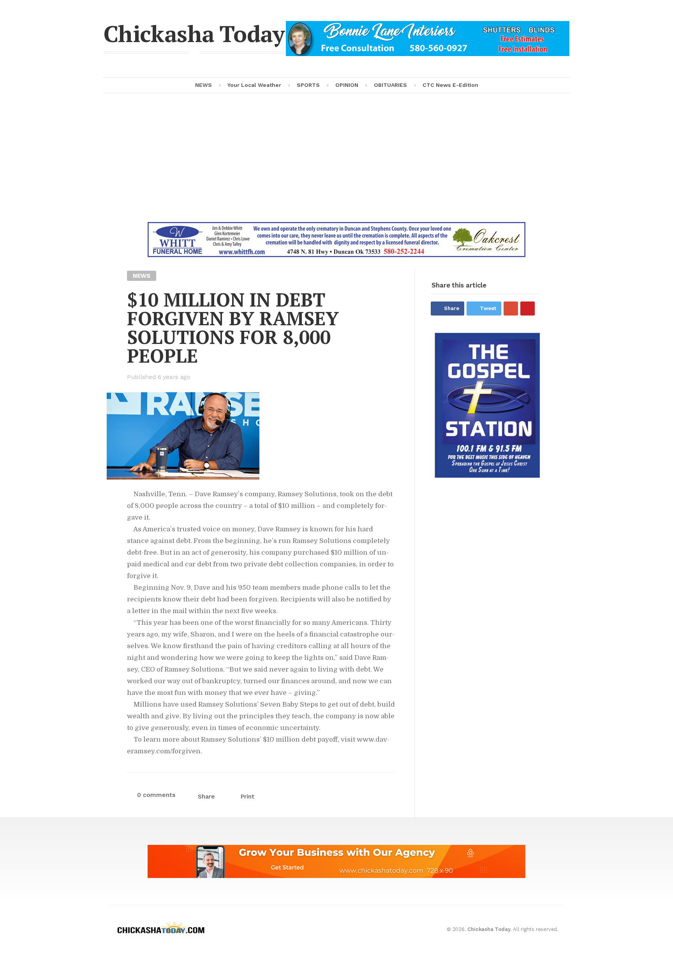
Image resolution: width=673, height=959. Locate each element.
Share (451, 308)
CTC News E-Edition (450, 85)
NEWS (203, 85)
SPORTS (308, 85)
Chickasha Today (194, 33)
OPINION (346, 85)
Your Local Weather (254, 85)
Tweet (488, 308)
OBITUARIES (390, 85)
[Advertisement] (336, 163)
